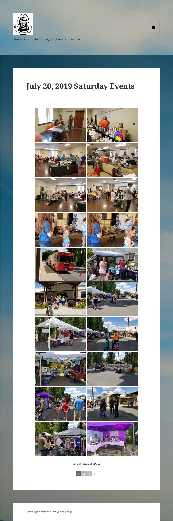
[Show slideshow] (86, 463)
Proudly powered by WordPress (49, 512)
